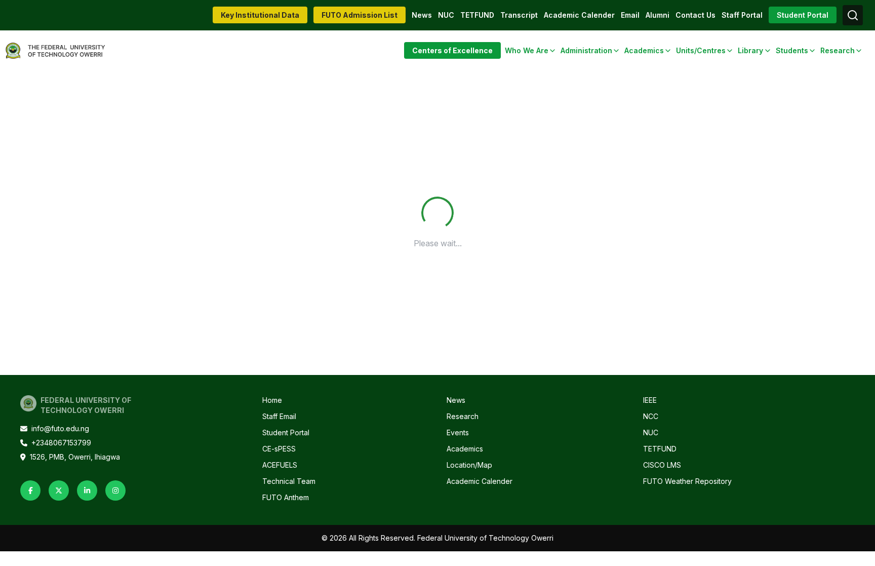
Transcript (519, 15)
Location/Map (469, 465)
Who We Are (526, 50)
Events (458, 432)
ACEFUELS (279, 465)
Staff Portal (742, 15)
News (422, 15)
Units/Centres (701, 50)
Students (792, 50)
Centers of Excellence (452, 50)
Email (630, 15)
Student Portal (802, 15)
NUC (446, 15)
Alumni (657, 15)
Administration (586, 50)
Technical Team (288, 481)
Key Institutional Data (260, 15)
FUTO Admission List (359, 15)
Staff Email (279, 416)
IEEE (650, 400)
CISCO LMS (662, 465)
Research (837, 50)
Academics (644, 50)
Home (272, 400)
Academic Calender (579, 15)
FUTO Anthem (285, 497)
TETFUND (477, 15)
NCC (650, 416)
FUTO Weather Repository (687, 481)
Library (750, 50)
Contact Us (695, 15)
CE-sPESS (279, 448)
